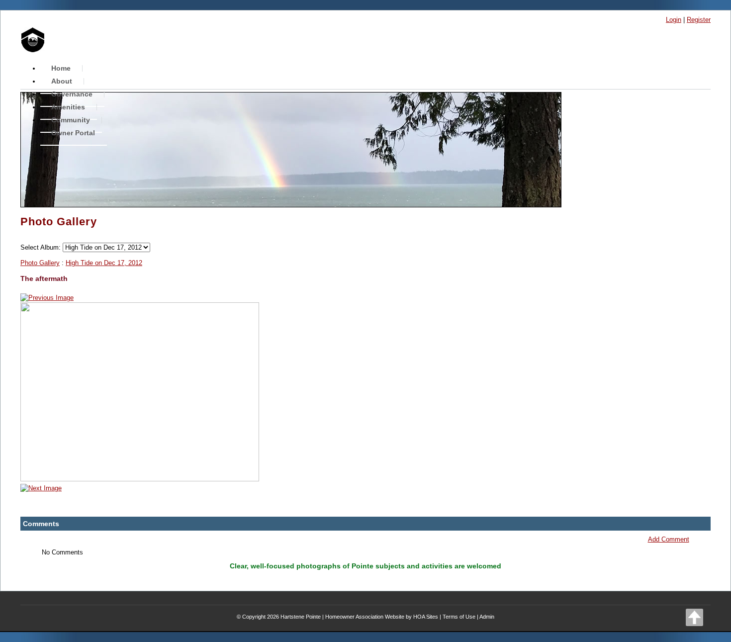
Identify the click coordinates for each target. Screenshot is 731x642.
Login (673, 19)
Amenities (68, 107)
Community (70, 120)
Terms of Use (459, 617)
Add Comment (668, 539)
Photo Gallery (40, 263)
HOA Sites (425, 617)
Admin (486, 617)
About (61, 81)
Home (61, 68)
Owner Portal (73, 133)
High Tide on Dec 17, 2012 (104, 263)
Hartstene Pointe (300, 617)
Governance (71, 94)
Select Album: (40, 247)
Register (699, 19)
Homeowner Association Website (364, 617)
